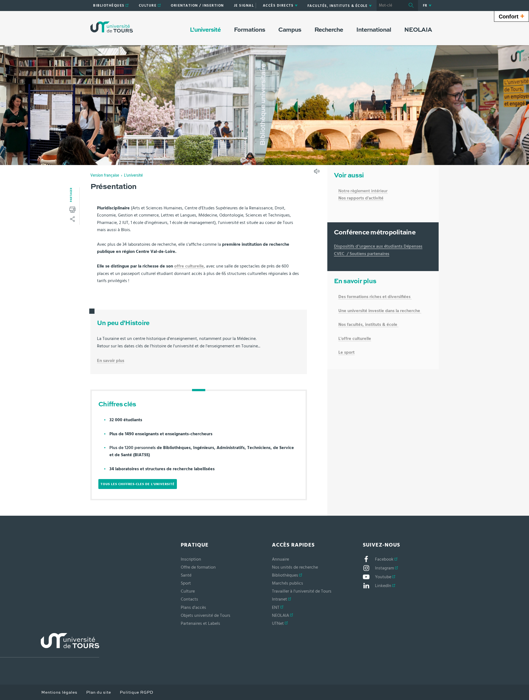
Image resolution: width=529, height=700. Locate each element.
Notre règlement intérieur (363, 191)
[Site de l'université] (49, 645)
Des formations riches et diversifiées (374, 296)
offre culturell (187, 266)
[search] (390, 5)
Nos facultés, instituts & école (368, 324)
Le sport (346, 352)
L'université (133, 175)
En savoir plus (110, 360)
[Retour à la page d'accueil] (111, 27)
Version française (104, 175)
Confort (511, 16)
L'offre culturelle (354, 338)
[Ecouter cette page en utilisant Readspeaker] (317, 173)
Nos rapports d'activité (361, 198)
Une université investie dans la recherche (379, 311)
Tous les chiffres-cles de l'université (138, 484)
